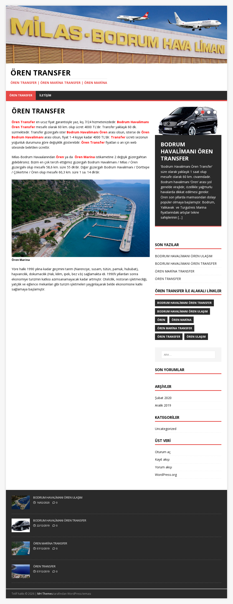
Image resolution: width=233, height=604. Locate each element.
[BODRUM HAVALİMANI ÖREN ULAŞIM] (21, 507)
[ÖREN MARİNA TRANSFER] (21, 553)
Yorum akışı (163, 467)
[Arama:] (188, 355)
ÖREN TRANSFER (20, 95)
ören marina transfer (174, 328)
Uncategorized (165, 429)
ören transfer (168, 337)
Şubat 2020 (163, 398)
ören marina (181, 320)
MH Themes (45, 594)
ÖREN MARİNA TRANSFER (174, 271)
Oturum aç (163, 452)
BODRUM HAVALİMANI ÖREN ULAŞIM (183, 256)
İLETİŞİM (45, 95)
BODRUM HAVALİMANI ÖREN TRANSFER (186, 263)
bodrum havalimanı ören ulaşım (182, 311)
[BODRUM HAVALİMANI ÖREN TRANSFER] (188, 121)
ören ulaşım (196, 337)
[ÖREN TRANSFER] (116, 61)
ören (161, 320)
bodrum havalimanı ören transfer (184, 303)
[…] (196, 228)
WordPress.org (166, 474)
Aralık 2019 (163, 405)
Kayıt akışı (162, 459)
